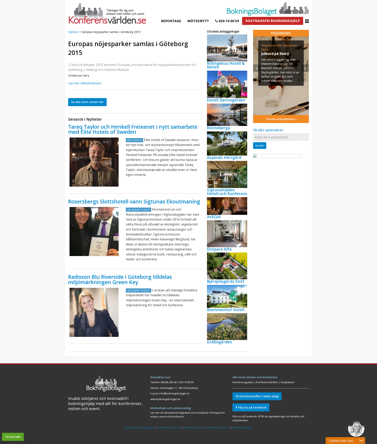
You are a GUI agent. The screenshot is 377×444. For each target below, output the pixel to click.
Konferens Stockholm (169, 427)
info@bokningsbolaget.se (174, 393)
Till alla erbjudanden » (281, 119)
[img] (281, 75)
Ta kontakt (13, 437)
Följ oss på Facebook (251, 407)
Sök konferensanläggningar (140, 427)
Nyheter (73, 32)
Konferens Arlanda (194, 427)
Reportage (171, 21)
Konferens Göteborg (218, 427)
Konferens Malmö (242, 427)
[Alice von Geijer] (94, 312)
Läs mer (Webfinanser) (84, 83)
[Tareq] (94, 162)
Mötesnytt (198, 21)
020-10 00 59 (228, 21)
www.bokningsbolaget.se (165, 399)
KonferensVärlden (267, 382)
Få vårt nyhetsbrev (268, 130)
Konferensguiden (242, 382)
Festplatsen (287, 382)
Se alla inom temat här (87, 102)
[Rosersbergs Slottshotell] (94, 231)
